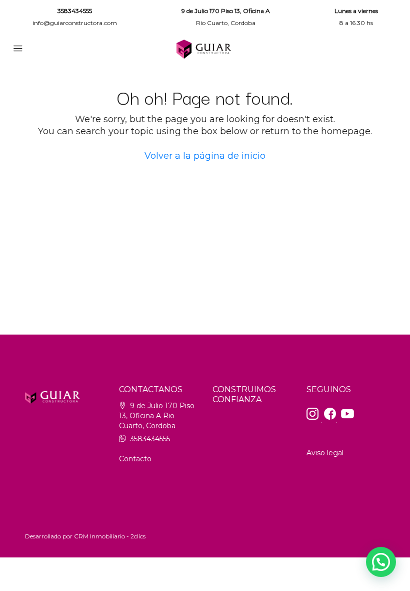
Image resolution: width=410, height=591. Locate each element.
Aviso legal (325, 452)
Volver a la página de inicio (205, 155)
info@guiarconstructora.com (74, 23)
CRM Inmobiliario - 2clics (110, 536)
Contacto (135, 458)
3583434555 (75, 11)
